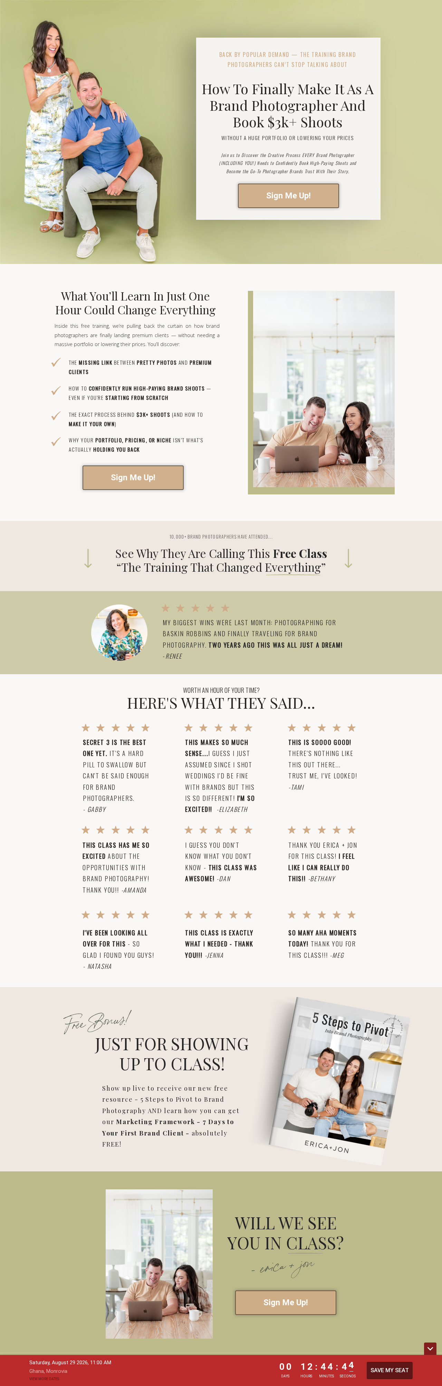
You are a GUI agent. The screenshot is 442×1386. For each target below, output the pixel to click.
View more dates (44, 1379)
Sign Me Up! (288, 195)
